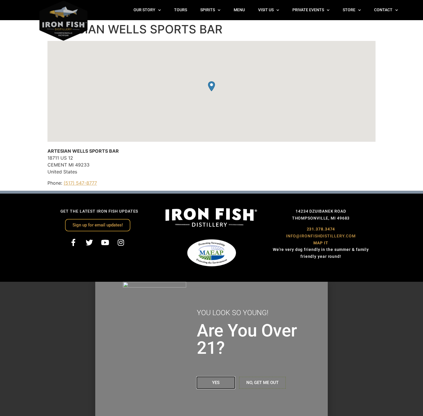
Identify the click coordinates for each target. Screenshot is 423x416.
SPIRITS (207, 9)
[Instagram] (121, 242)
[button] (211, 86)
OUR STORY (144, 9)
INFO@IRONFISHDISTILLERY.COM (321, 236)
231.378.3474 (321, 229)
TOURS (180, 9)
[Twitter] (89, 242)
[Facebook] (73, 242)
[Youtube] (105, 242)
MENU (239, 9)
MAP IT (320, 243)
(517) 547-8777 (80, 183)
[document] (211, 349)
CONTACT (383, 9)
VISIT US (266, 9)
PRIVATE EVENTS (308, 9)
